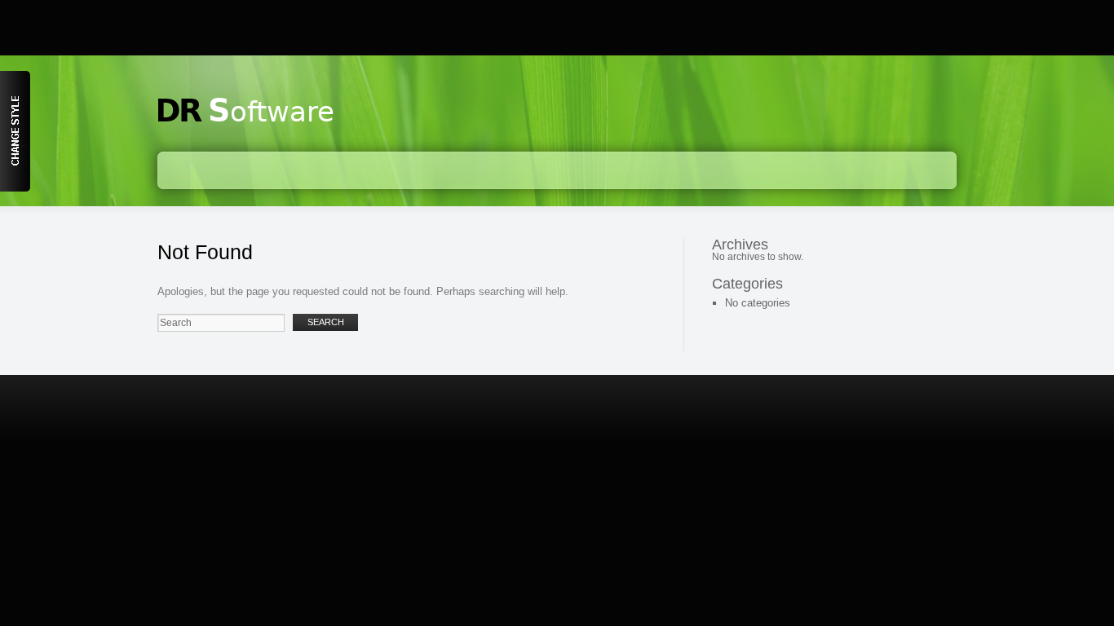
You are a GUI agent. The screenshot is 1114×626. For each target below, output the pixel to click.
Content (15, 131)
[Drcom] (245, 125)
